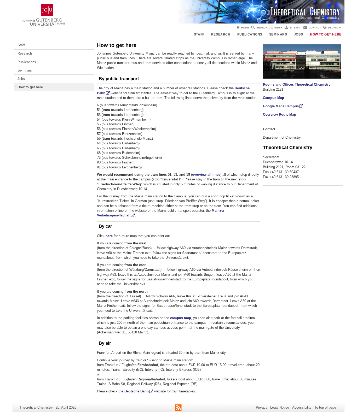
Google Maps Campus (281, 106)
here (109, 236)
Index (278, 27)
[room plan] (302, 61)
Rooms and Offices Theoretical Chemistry (296, 84)
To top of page (325, 407)
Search (261, 27)
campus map (180, 318)
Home (245, 27)
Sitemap (295, 27)
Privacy (261, 407)
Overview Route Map (279, 114)
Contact (315, 27)
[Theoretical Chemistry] (178, 11)
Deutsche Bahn (136, 391)
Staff (199, 34)
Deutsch (334, 27)
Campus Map (273, 98)
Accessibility (302, 407)
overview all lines (206, 174)
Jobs (298, 34)
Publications (249, 34)
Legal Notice (279, 407)
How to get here (326, 34)
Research (221, 34)
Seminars (278, 34)
